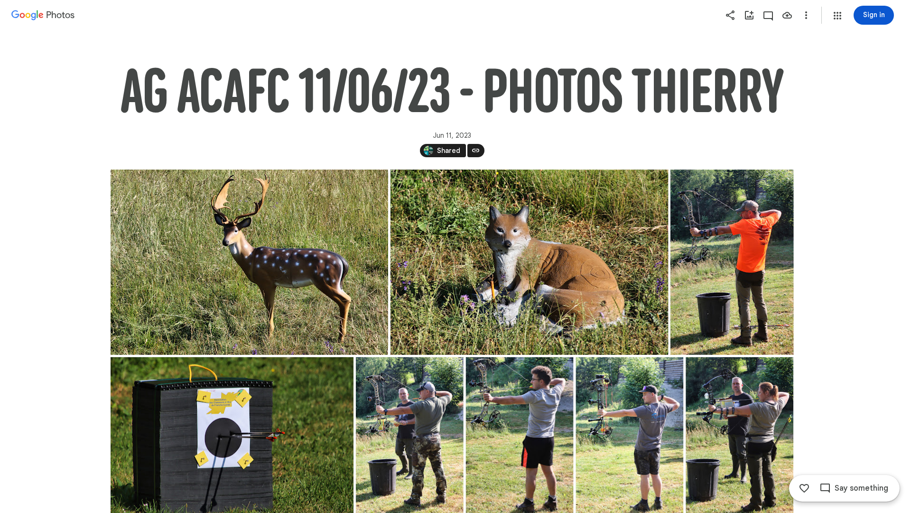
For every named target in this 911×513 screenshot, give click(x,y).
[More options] (806, 15)
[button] (837, 15)
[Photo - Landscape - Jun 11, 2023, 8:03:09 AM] (529, 262)
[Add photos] (749, 15)
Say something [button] (861, 488)
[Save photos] (787, 15)
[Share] (730, 15)
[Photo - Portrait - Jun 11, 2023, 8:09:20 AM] (731, 262)
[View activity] (768, 15)
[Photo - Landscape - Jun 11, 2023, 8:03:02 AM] (249, 262)
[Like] (804, 488)
